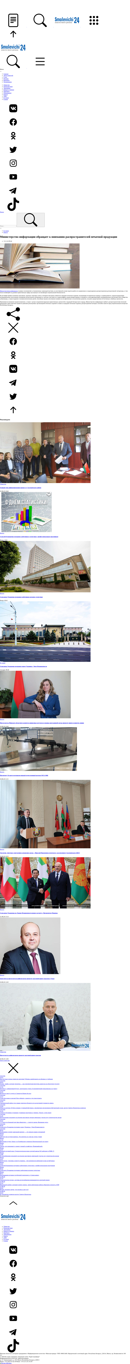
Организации (8, 82)
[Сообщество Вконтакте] (65, 108)
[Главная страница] (67, 26)
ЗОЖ (5, 96)
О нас (5, 77)
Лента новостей (8, 75)
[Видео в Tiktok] (65, 204)
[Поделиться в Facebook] (65, 341)
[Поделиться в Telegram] (65, 383)
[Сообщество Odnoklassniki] (65, 136)
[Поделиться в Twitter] (65, 396)
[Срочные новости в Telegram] (65, 191)
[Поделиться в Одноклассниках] (65, 355)
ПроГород (7, 91)
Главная (6, 74)
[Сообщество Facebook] (65, 122)
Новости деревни (9, 90)
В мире (6, 99)
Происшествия (8, 86)
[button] (13, 26)
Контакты (6, 80)
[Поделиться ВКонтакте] (65, 369)
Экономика (7, 88)
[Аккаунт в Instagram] (65, 163)
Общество (7, 85)
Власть (6, 94)
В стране (6, 98)
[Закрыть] (0, 71)
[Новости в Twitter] (65, 149)
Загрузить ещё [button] (4, 1196)
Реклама (6, 78)
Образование (7, 93)
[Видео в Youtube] (65, 177)
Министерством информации (9, 291)
